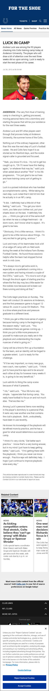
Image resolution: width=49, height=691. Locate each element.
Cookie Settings (24, 670)
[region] (24, 658)
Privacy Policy (12, 665)
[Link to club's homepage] (5, 20)
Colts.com (21, 584)
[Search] (40, 21)
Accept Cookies (24, 686)
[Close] (46, 629)
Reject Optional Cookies (24, 678)
